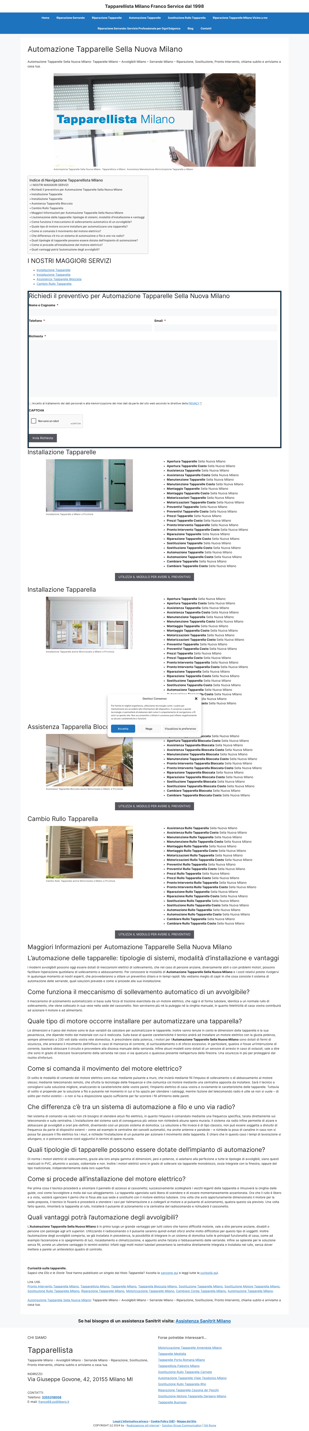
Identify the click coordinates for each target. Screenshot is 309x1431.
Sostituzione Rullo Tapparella (187, 17)
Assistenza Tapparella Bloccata (52, 203)
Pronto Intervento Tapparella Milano (53, 1286)
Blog (190, 28)
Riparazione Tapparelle (107, 17)
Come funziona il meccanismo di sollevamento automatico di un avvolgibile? (81, 222)
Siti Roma (210, 1425)
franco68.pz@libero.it (53, 1402)
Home (45, 17)
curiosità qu (208, 1273)
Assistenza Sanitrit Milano (203, 1321)
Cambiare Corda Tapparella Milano (201, 1291)
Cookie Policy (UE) (163, 1421)
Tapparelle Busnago (172, 1402)
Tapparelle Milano (123, 1286)
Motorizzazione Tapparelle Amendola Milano (190, 1348)
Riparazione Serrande (71, 17)
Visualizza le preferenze (180, 728)
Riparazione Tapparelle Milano (102, 1291)
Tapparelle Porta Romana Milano (181, 1360)
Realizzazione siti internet (143, 1425)
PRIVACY (194, 403)
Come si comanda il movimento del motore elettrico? (66, 231)
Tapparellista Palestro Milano (179, 1366)
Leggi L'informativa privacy (130, 1421)
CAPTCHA (36, 410)
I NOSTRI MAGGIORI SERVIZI (49, 185)
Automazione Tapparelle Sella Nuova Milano (59, 1300)
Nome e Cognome (43, 305)
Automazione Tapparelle (145, 17)
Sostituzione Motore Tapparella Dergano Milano (192, 1396)
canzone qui (169, 1273)
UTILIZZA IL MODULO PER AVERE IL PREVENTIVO (154, 577)
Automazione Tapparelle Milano (250, 1291)
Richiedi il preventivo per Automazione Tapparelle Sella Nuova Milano (76, 189)
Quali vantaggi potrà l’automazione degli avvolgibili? (65, 249)
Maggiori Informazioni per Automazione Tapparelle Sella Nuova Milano (77, 212)
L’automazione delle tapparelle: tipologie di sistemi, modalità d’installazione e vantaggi (87, 217)
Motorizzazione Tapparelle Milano (150, 1291)
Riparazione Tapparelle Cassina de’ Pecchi (188, 1390)
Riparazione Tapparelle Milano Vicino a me (240, 17)
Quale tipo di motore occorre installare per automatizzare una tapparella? (79, 226)
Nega (149, 728)
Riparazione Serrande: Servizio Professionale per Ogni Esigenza (139, 28)
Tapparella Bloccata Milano (157, 1286)
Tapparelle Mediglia (172, 1354)
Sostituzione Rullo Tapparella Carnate (185, 1372)
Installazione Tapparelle (46, 194)
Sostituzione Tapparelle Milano (201, 1286)
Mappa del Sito (186, 1421)
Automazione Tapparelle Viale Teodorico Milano (192, 1378)
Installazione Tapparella (46, 199)
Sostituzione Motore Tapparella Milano (251, 1286)
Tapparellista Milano (94, 1286)
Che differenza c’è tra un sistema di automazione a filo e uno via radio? (77, 235)
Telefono (37, 320)
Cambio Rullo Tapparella (47, 208)
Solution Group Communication (182, 1425)
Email (160, 320)
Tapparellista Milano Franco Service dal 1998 (154, 6)
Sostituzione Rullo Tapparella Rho (182, 1384)
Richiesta (37, 336)
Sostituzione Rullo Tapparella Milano (53, 1291)
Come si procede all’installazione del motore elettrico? (67, 245)
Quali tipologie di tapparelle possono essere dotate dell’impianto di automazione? (84, 240)
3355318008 (51, 1397)
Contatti (206, 28)
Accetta (123, 728)
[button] (196, 698)
